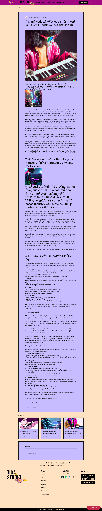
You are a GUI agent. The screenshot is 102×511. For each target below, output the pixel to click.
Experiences (45, 494)
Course (43, 484)
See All (82, 415)
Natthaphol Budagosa (59, 509)
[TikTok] (62, 477)
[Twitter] (73, 477)
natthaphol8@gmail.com (68, 473)
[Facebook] (70, 477)
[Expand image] (33, 98)
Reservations (45, 491)
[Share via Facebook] (26, 403)
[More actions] (76, 17)
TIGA (20, 2)
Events (43, 487)
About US (44, 481)
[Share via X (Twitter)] (29, 403)
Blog (42, 477)
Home (43, 474)
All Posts (20, 7)
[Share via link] (36, 403)
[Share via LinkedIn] (32, 403)
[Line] (66, 477)
